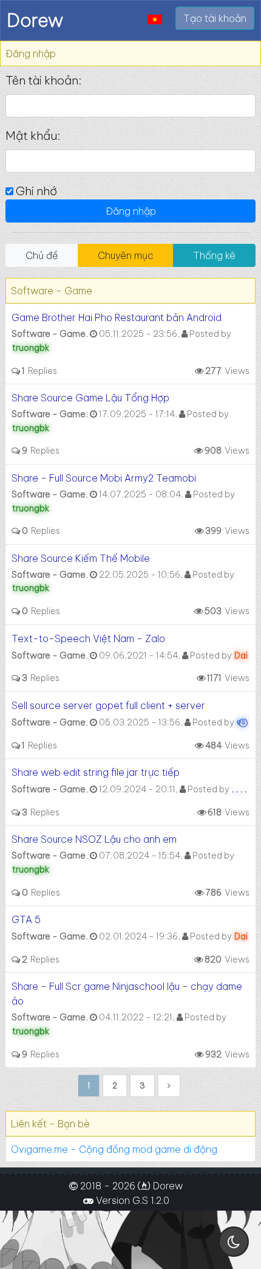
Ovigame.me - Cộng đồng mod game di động (114, 1149)
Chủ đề (41, 255)
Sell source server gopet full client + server (108, 705)
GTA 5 (26, 919)
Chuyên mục (126, 255)
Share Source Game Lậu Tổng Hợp (90, 398)
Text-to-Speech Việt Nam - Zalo (88, 638)
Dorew (35, 20)
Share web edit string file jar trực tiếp (96, 772)
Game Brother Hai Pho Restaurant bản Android (117, 317)
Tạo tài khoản (214, 18)
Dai (241, 655)
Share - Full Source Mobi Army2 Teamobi (104, 478)
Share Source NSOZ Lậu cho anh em (94, 839)
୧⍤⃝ (241, 722)
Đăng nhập (131, 211)
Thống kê (214, 255)
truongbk (30, 347)
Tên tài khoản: (43, 80)
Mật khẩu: (32, 135)
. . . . (239, 789)
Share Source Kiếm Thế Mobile (81, 558)
